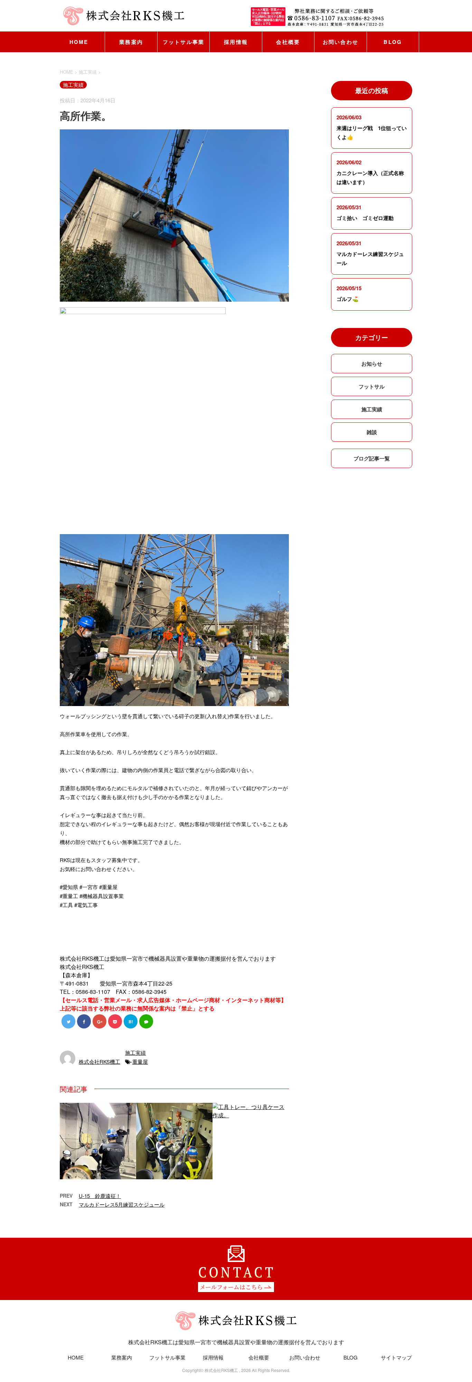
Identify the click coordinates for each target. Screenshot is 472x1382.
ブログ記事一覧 (371, 458)
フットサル (372, 386)
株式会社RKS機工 (99, 1061)
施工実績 (135, 1052)
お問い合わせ (341, 42)
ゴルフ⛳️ (348, 299)
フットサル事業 (184, 42)
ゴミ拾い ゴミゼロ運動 (365, 218)
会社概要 (288, 42)
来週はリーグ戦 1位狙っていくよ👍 (372, 132)
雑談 (372, 432)
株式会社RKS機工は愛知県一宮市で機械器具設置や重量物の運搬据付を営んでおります (236, 1342)
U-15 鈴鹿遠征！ (100, 1195)
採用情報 (236, 42)
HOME (78, 42)
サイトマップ (396, 1357)
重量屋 (140, 1061)
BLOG (393, 42)
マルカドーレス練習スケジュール (370, 258)
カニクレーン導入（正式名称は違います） (370, 177)
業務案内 (131, 42)
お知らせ (371, 363)
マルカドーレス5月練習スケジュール (121, 1204)
